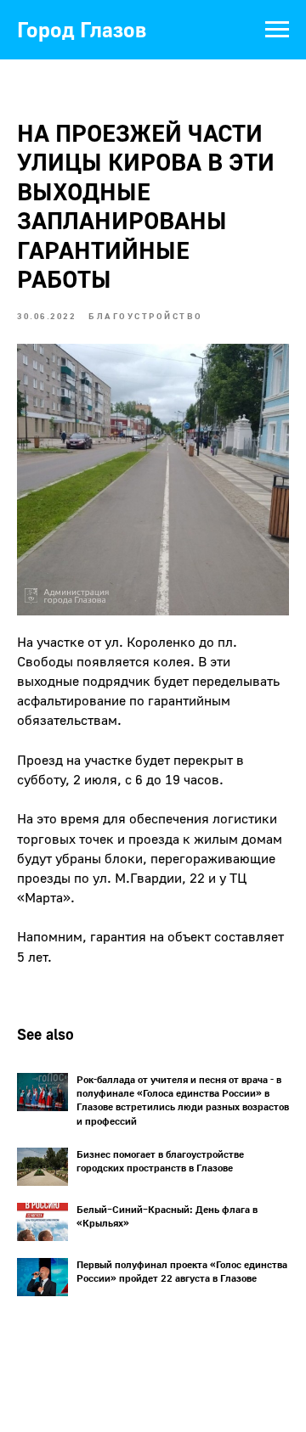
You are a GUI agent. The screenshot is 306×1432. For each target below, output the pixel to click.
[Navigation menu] (277, 29)
